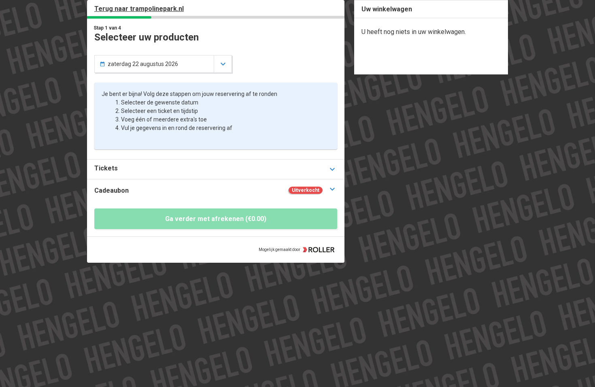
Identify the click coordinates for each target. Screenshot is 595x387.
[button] (215, 169)
